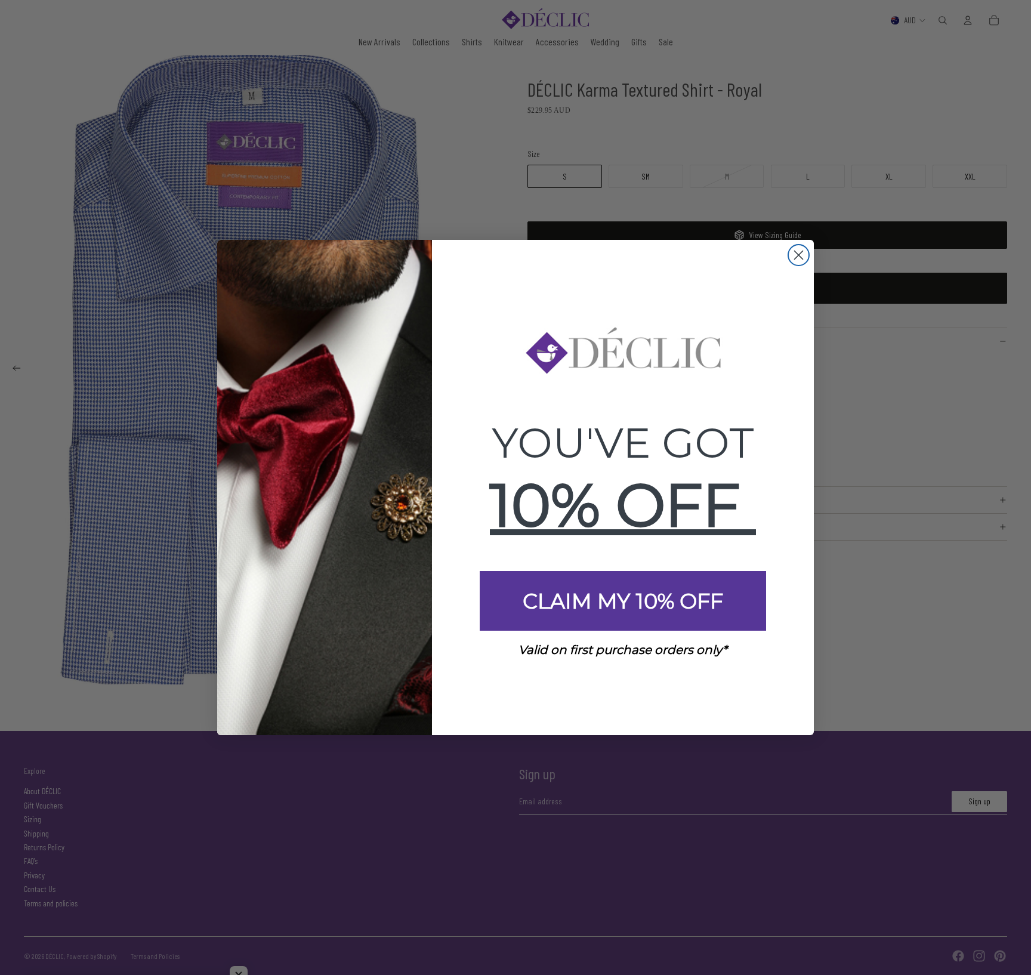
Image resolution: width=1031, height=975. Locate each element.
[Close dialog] (798, 255)
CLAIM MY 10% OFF (623, 601)
